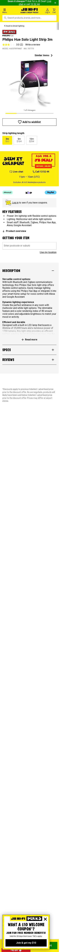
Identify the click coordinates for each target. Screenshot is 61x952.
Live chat (18, 171)
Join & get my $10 (26, 942)
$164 (19, 140)
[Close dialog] (45, 919)
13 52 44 (35, 4)
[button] (10, 11)
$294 (31, 140)
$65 (7, 140)
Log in (15, 202)
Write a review (32, 44)
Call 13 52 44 (42, 171)
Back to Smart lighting (15, 26)
